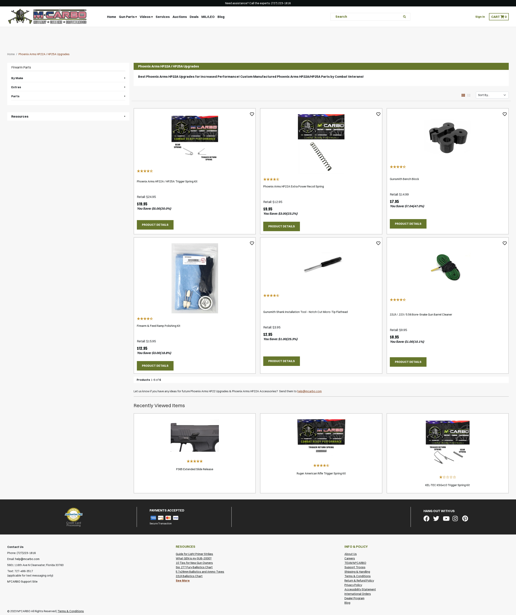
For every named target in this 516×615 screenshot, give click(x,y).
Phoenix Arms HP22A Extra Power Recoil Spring (293, 186)
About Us (350, 554)
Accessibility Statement (360, 589)
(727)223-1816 (26, 553)
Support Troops (354, 567)
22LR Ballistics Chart (189, 576)
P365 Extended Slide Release (194, 469)
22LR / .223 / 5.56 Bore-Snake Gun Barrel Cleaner (421, 314)
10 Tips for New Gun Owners (194, 563)
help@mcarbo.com (309, 391)
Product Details (155, 225)
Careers (349, 558)
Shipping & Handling (357, 572)
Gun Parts (127, 17)
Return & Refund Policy (359, 580)
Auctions (180, 17)
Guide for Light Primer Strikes (194, 554)
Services (163, 17)
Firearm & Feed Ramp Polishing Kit (158, 326)
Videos (145, 17)
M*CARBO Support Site (22, 581)
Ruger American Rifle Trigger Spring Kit (321, 473)
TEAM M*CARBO (355, 563)
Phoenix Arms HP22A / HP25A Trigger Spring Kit (167, 181)
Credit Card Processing (73, 524)
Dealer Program (354, 598)
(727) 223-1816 (281, 3)
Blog (221, 17)
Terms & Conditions (357, 576)
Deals (194, 17)
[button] (499, 16)
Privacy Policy (353, 585)
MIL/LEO (208, 17)
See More (183, 580)
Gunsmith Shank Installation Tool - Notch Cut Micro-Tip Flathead (305, 312)
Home (111, 17)
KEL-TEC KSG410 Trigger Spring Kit (447, 485)
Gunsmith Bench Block (404, 179)
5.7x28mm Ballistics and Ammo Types (200, 572)
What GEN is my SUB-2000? (194, 558)
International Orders (357, 594)
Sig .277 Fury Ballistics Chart (194, 567)
